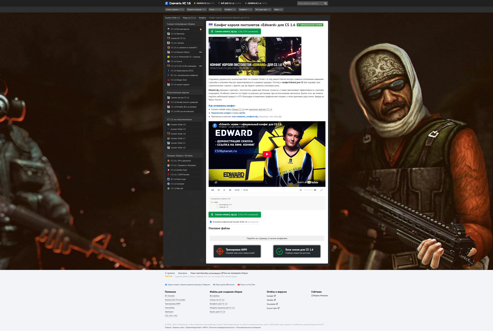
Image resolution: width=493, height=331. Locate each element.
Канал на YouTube (247, 285)
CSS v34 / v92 (171, 315)
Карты (215, 9)
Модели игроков (196, 9)
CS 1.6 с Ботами (177, 43)
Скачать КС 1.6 (180, 3)
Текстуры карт (263, 9)
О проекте (170, 273)
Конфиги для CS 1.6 (218, 303)
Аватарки (169, 311)
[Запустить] (224, 190)
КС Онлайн (170, 295)
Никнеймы (170, 307)
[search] (325, 3)
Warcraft (179, 188)
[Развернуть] (321, 190)
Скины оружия (175, 9)
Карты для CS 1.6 (217, 311)
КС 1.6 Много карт (178, 179)
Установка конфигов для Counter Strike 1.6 (235, 222)
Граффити (245, 9)
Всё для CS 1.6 (227, 3)
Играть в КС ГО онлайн (175, 299)
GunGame (180, 184)
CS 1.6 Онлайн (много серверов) (184, 102)
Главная (168, 327)
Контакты (182, 273)
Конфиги (230, 9)
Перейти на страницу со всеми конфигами (267, 238)
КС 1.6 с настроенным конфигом (184, 75)
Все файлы (214, 295)
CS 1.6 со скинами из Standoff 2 (184, 47)
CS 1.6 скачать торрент (180, 84)
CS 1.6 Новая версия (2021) (182, 70)
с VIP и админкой (183, 160)
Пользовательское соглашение (248, 327)
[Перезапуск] (212, 190)
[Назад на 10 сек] (218, 190)
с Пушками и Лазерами (186, 165)
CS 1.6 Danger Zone (179, 80)
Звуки (278, 9)
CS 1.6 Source (176, 61)
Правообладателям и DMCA (197, 327)
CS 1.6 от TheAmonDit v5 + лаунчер (185, 57)
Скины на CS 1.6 (217, 299)
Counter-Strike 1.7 (178, 138)
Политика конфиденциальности (222, 327)
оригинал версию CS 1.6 (260, 109)
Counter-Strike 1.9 (178, 129)
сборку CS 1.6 (237, 109)
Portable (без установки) (186, 107)
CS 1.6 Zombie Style (179, 170)
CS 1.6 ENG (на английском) (182, 111)
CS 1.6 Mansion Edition (180, 52)
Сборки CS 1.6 (203, 3)
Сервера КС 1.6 (254, 3)
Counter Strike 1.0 (178, 147)
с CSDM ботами (182, 174)
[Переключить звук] (300, 190)
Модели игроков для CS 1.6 (222, 307)
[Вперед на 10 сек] (230, 190)
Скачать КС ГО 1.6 (178, 38)
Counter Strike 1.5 (178, 143)
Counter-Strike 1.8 (178, 134)
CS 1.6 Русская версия (180, 29)
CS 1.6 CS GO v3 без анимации (183, 66)
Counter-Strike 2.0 (178, 124)
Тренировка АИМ (172, 303)
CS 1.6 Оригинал (177, 33)
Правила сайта (178, 327)
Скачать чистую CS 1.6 (180, 97)
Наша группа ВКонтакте (225, 285)
